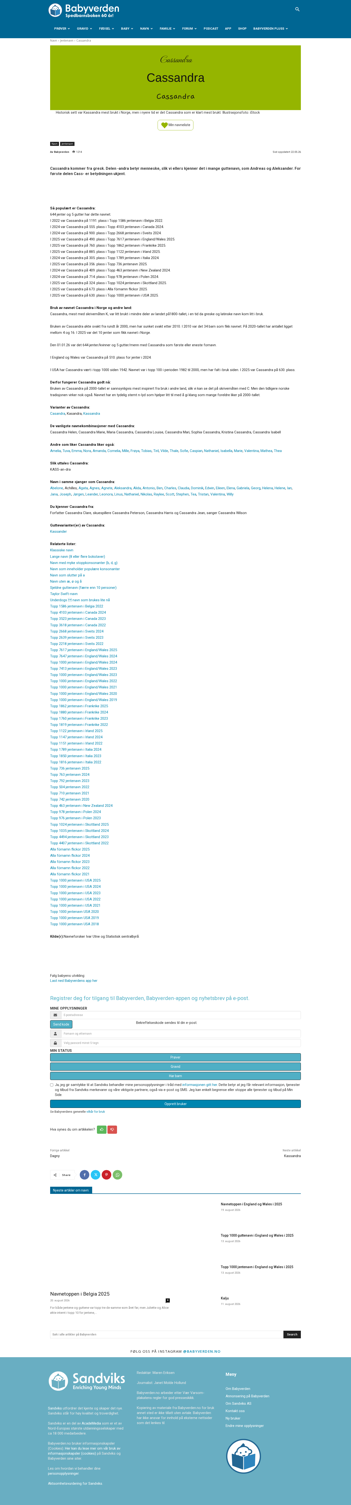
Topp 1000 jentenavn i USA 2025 (75, 880)
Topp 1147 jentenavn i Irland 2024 (76, 737)
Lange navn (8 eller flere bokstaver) (77, 556)
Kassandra (91, 413)
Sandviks (55, 1408)
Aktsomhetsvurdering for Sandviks (75, 1483)
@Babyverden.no (202, 1351)
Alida (137, 488)
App (228, 28)
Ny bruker (233, 1418)
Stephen (182, 494)
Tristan (203, 494)
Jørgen (78, 494)
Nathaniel (211, 451)
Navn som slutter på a (67, 575)
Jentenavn (66, 40)
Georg (256, 488)
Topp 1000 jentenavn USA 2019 (74, 918)
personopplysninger (63, 1473)
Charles (170, 488)
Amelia (55, 451)
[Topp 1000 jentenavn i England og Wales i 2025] (199, 1275)
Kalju (225, 1298)
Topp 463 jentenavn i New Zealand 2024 (81, 805)
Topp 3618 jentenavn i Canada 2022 (78, 625)
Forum (187, 28)
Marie (238, 451)
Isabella (226, 451)
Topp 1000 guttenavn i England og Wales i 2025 (257, 1235)
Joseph (65, 494)
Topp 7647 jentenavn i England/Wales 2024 (83, 656)
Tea (193, 494)
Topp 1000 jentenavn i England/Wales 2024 (83, 662)
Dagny (55, 1156)
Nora (87, 451)
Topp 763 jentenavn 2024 (69, 774)
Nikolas (146, 494)
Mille (125, 451)
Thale (174, 451)
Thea (278, 451)
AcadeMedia (92, 1423)
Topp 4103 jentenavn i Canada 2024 (78, 612)
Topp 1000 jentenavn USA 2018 (74, 924)
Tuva (66, 451)
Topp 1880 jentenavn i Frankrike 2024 (79, 712)
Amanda (99, 451)
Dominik (197, 488)
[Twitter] (95, 1175)
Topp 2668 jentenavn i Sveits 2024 (76, 631)
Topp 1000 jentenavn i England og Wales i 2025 (257, 1267)
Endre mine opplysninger (245, 1426)
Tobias (146, 451)
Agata (83, 488)
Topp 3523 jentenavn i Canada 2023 (78, 619)
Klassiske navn (61, 550)
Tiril (156, 451)
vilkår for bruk (95, 1111)
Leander (91, 494)
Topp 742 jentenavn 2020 (69, 799)
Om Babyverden (238, 1389)
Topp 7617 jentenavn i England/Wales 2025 (83, 650)
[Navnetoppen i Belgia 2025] (110, 1243)
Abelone (56, 488)
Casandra (57, 413)
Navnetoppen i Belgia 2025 (80, 1294)
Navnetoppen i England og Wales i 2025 (251, 1204)
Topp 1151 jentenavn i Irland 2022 (76, 743)
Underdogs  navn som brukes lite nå (80, 600)
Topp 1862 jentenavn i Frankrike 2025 (79, 706)
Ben (160, 488)
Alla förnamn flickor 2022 (70, 868)
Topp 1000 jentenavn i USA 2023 (75, 893)
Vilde (164, 451)
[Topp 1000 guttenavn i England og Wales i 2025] (199, 1243)
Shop (242, 28)
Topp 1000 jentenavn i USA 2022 (75, 899)
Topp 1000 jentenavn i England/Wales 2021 (83, 687)
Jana (54, 494)
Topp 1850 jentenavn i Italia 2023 (75, 756)
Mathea (266, 451)
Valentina (251, 451)
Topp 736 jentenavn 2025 (69, 768)
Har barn (175, 1076)
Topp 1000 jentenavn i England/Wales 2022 (83, 681)
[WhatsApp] (117, 1175)
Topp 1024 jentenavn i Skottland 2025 (79, 824)
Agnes (95, 488)
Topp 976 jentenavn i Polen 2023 (75, 818)
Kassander (58, 531)
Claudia (183, 488)
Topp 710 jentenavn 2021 (69, 793)
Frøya (135, 451)
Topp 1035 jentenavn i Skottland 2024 (79, 831)
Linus (118, 494)
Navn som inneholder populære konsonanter (85, 569)
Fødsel (104, 28)
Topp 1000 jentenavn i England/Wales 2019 (83, 700)
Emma (77, 451)
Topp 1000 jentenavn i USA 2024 (75, 886)
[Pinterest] (106, 1175)
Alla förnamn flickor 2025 (70, 849)
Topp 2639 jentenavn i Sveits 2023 (76, 637)
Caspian (196, 451)
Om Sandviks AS (238, 1403)
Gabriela (243, 488)
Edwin (209, 488)
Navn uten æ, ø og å (66, 581)
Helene (280, 488)
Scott (170, 494)
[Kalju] (199, 1306)
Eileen (220, 488)
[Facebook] (84, 1175)
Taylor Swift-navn (64, 594)
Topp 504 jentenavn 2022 (69, 787)
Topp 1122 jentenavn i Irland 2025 (76, 731)
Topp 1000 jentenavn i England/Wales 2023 (83, 675)
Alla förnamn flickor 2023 (70, 862)
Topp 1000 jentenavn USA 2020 (74, 911)
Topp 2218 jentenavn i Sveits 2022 (76, 644)
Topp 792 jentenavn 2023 (69, 781)
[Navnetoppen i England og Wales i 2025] (199, 1212)
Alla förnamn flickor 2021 (70, 874)
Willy (230, 494)
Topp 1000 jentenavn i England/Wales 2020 (83, 693)
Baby (125, 28)
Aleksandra (123, 488)
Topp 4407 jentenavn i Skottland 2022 (79, 843)
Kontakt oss (235, 1411)
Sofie (184, 451)
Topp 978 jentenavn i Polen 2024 (75, 812)
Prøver (60, 28)
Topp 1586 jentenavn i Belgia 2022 (76, 606)
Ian (289, 488)
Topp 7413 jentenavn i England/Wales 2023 (83, 668)
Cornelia (113, 451)
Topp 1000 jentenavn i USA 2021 (75, 905)
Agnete (106, 488)
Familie (165, 28)
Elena (231, 488)
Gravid (82, 28)
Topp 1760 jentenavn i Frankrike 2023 (79, 718)
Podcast (211, 28)
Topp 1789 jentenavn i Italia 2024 (75, 749)
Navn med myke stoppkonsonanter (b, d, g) (83, 563)
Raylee (159, 494)
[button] (297, 9)
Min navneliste (179, 125)
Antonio (149, 488)
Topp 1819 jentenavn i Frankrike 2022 (79, 725)
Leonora (106, 494)
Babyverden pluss (268, 28)
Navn (144, 28)
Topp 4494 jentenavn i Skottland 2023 (79, 837)
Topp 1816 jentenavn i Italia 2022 (75, 762)
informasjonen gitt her (199, 1085)
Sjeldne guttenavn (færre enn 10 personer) (83, 587)
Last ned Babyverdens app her (73, 981)
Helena (267, 488)
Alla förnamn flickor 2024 (70, 855)
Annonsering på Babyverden (247, 1396)
